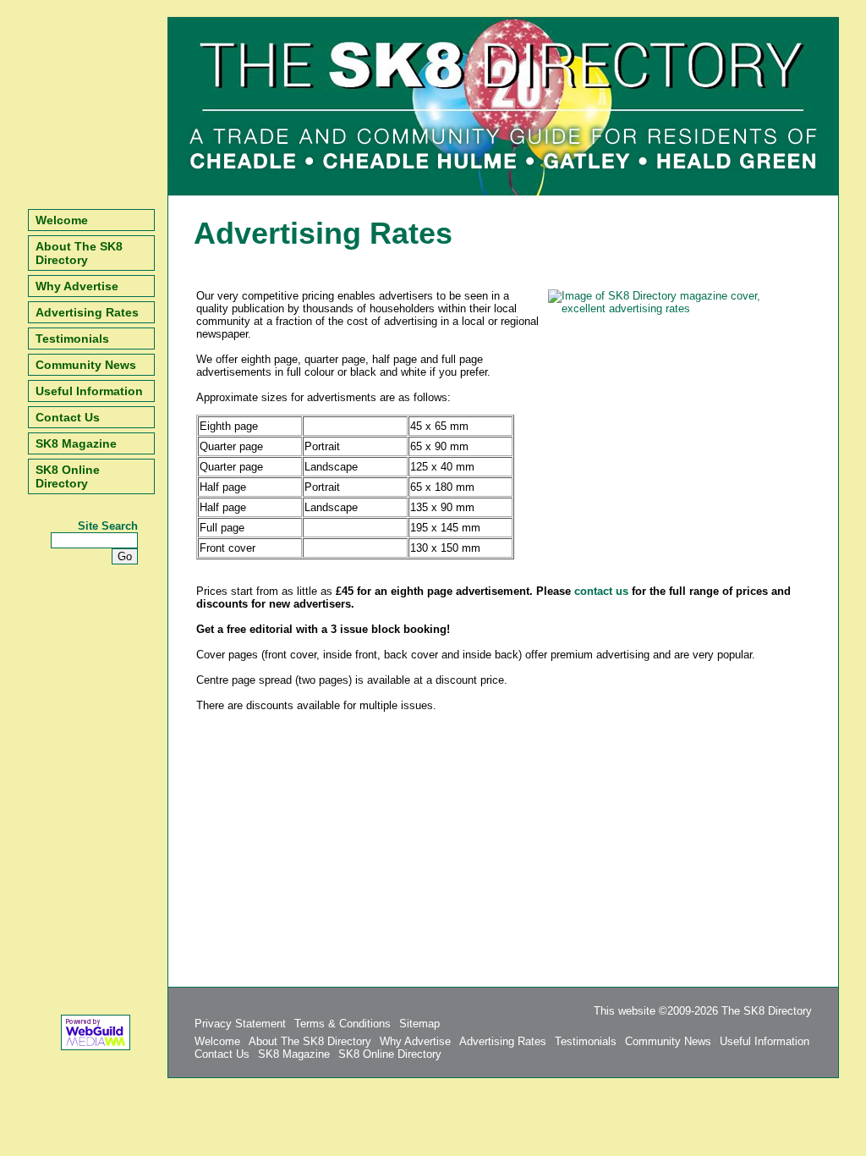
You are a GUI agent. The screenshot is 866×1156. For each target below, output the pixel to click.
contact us (601, 591)
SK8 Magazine (76, 443)
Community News (86, 365)
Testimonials (72, 338)
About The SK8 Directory (79, 253)
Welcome (62, 220)
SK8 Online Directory (68, 476)
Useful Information (89, 391)
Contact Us (68, 417)
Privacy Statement (240, 1023)
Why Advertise (77, 286)
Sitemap (419, 1023)
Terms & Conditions (342, 1023)
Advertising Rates (87, 312)
